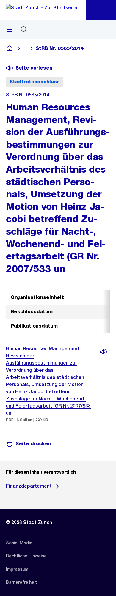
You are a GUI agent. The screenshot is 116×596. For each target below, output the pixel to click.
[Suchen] (24, 29)
